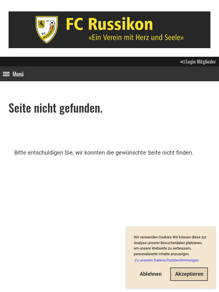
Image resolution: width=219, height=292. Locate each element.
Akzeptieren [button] (189, 274)
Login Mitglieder (201, 61)
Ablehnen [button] (151, 274)
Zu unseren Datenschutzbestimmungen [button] (166, 260)
